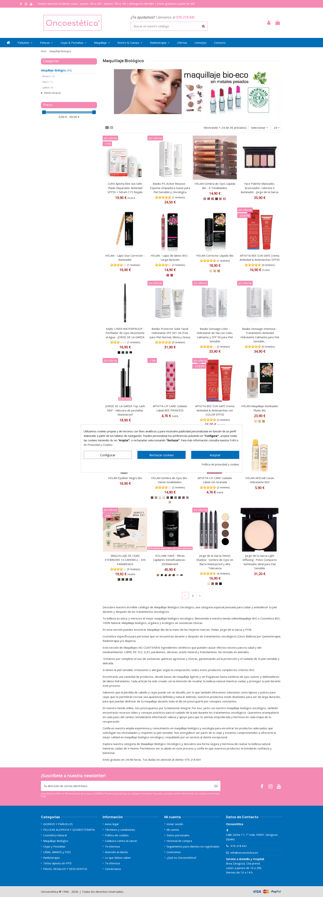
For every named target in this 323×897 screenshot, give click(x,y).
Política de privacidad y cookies (220, 464)
